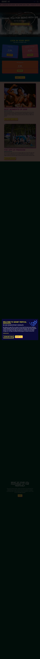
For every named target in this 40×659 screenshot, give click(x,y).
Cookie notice (6, 333)
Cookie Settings (8, 336)
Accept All (19, 336)
